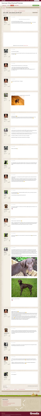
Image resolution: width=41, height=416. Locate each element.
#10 (11, 174)
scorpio (5, 151)
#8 (11, 146)
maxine (5, 165)
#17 (11, 328)
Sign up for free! (26, 45)
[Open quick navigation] (37, 389)
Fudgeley (5, 347)
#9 (11, 160)
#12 (11, 204)
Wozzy (5, 132)
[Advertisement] (20, 38)
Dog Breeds (31, 0)
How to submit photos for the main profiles (9, 403)
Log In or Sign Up (22, 0)
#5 (11, 93)
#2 (11, 49)
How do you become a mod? (7, 404)
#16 (11, 309)
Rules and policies (5, 405)
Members (8, 7)
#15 (11, 247)
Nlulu (17, 13)
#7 (11, 128)
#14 (11, 233)
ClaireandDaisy (6, 209)
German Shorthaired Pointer (10, 13)
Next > (9, 15)
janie (5, 97)
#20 (11, 372)
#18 (11, 342)
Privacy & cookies (8, 415)
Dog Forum (27, 0)
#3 (11, 63)
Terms (6, 415)
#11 (11, 190)
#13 (11, 218)
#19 (11, 356)
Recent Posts (3, 8)
